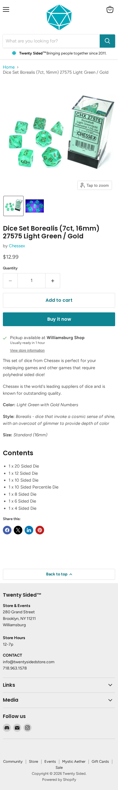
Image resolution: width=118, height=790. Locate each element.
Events (50, 761)
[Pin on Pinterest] (40, 530)
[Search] (107, 41)
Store (33, 761)
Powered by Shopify (59, 779)
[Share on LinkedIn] (29, 530)
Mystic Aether (73, 761)
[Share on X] (18, 530)
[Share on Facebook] (7, 530)
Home (9, 67)
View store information (27, 351)
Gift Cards (100, 761)
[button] (13, 206)
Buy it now (59, 319)
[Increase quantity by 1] (53, 280)
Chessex (17, 245)
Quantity (10, 268)
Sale (59, 767)
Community (13, 761)
